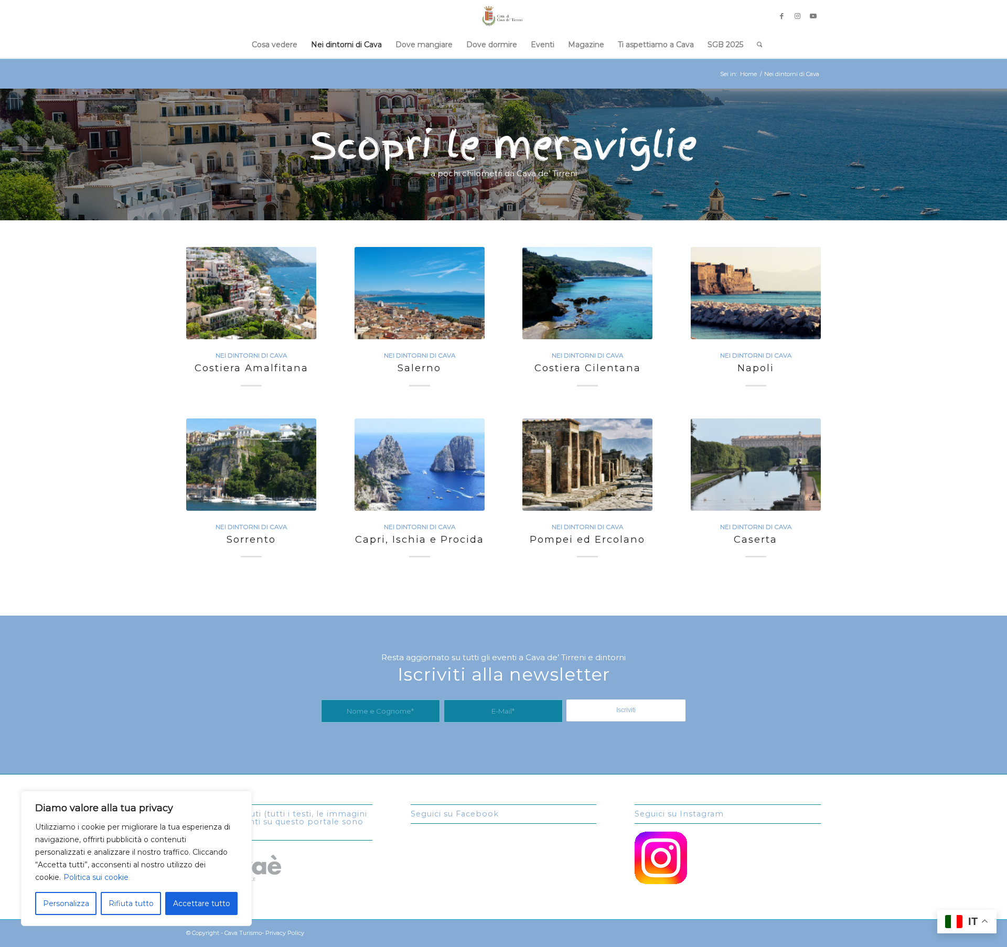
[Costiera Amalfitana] (251, 293)
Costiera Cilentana (587, 368)
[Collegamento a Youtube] (813, 16)
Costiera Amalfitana (251, 368)
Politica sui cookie (95, 877)
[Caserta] (756, 464)
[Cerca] (756, 44)
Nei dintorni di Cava (251, 355)
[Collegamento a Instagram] (797, 16)
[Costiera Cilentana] (587, 293)
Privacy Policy (284, 933)
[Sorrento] (251, 464)
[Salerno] (420, 293)
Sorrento (251, 539)
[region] (136, 858)
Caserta (755, 539)
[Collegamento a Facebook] (781, 16)
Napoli (755, 368)
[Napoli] (756, 293)
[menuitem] (274, 44)
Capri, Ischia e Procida (419, 539)
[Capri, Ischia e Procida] (420, 464)
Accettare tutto (201, 903)
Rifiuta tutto (131, 903)
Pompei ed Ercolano (587, 539)
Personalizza (66, 903)
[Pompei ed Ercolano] (587, 464)
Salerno (419, 368)
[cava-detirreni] (503, 15)
